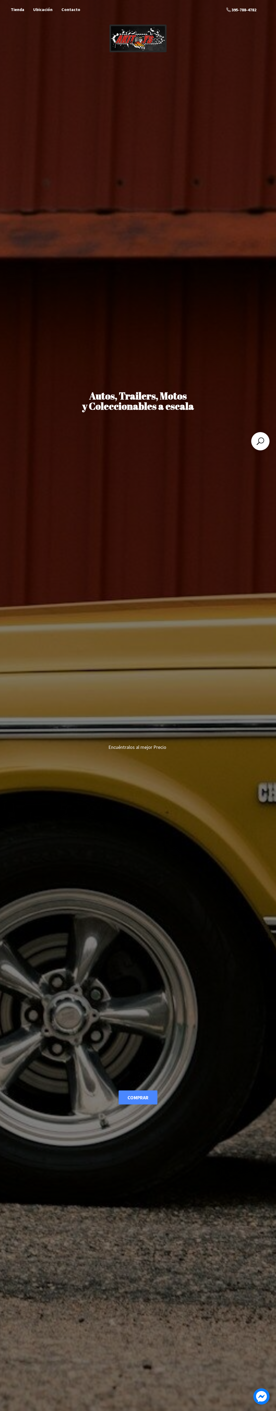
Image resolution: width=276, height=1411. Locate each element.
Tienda (17, 9)
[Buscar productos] (260, 441)
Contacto (70, 9)
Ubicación (43, 9)
